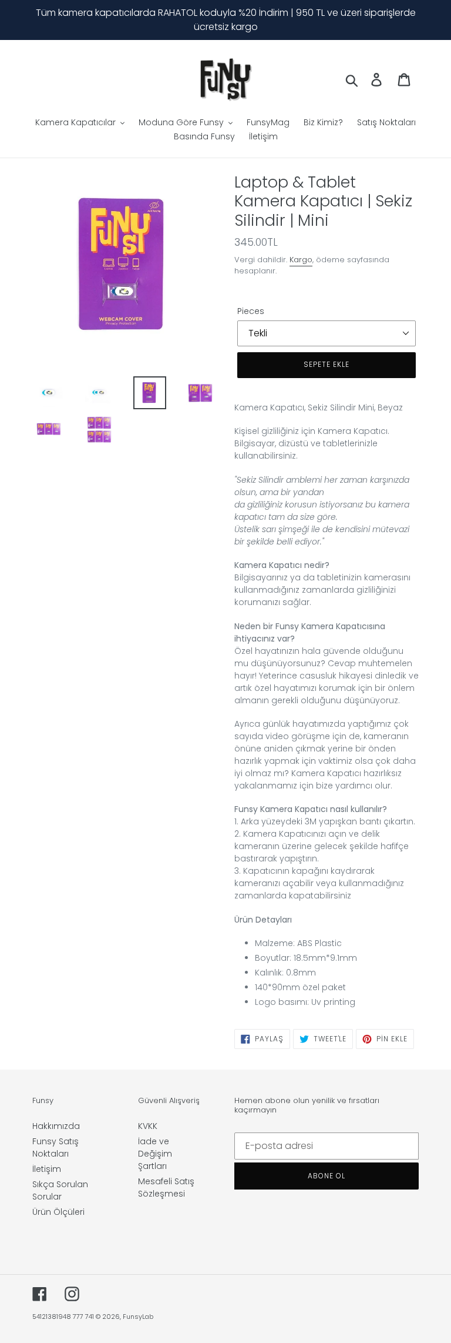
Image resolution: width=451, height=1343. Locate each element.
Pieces (250, 311)
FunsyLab (138, 1316)
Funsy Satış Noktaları (55, 1147)
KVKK (147, 1126)
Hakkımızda (56, 1126)
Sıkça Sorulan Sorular (60, 1190)
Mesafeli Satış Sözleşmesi (166, 1187)
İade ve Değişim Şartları (155, 1153)
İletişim (46, 1169)
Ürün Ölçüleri (58, 1212)
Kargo (301, 259)
